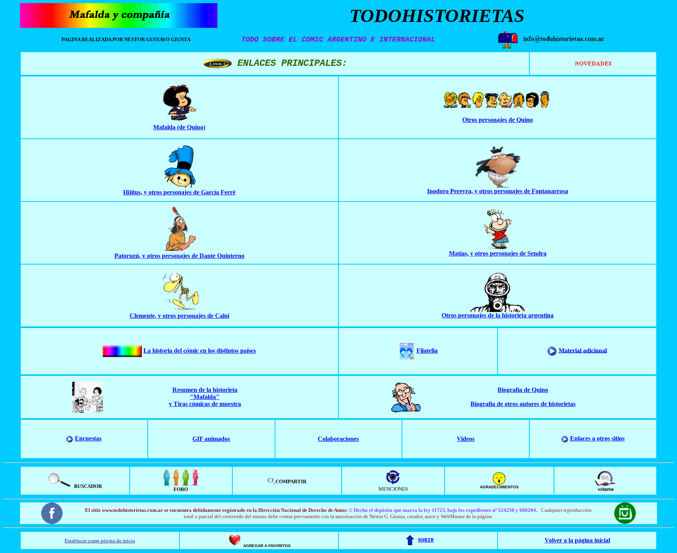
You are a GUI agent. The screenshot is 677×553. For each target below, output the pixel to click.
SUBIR (426, 540)
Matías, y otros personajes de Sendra (498, 253)
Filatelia (427, 350)
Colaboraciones (338, 438)
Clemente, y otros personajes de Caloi (179, 315)
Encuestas (88, 438)
